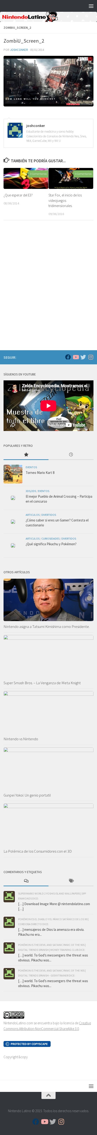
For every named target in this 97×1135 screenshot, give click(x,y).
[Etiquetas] (70, 881)
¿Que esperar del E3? (18, 195)
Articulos (33, 515)
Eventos (31, 467)
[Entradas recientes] (70, 455)
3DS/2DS (31, 491)
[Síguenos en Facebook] (68, 357)
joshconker (19, 50)
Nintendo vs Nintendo (21, 738)
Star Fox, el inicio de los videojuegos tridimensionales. (65, 200)
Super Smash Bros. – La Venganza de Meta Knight (42, 682)
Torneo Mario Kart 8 (40, 472)
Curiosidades (50, 538)
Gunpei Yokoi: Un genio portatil (27, 795)
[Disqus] (48, 289)
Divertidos (48, 515)
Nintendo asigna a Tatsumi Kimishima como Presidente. (47, 626)
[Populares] (26, 455)
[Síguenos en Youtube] (75, 357)
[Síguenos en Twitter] (83, 357)
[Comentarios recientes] (26, 881)
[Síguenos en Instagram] (90, 357)
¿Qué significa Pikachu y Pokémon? (51, 544)
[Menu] (91, 6)
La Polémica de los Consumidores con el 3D (38, 851)
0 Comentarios (38, 173)
